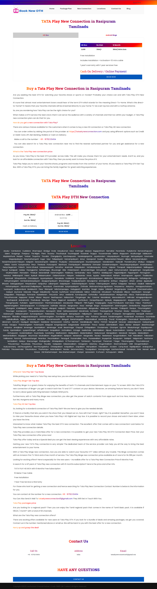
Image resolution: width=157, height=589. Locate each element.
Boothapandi (12, 300)
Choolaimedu (102, 327)
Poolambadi (129, 316)
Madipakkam (73, 333)
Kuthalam (94, 311)
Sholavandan (82, 308)
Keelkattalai (86, 330)
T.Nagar (117, 341)
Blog (128, 8)
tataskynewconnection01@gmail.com (56, 498)
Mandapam (34, 322)
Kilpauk (108, 330)
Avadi (60, 327)
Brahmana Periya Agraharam (101, 286)
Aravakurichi (68, 303)
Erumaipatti (60, 316)
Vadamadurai (106, 275)
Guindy (6, 330)
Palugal (35, 292)
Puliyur (138, 303)
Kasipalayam (65, 284)
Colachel (95, 297)
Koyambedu (39, 333)
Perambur (42, 338)
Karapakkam (55, 330)
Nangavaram (73, 306)
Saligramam (138, 338)
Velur (87, 316)
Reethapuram (56, 297)
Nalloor (87, 292)
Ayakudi (34, 275)
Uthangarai (10, 308)
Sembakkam (12, 341)
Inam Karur (129, 303)
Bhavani (5, 284)
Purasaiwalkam (95, 338)
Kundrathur (49, 333)
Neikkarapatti (18, 275)
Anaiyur (37, 308)
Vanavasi (122, 322)
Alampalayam (74, 314)
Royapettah (107, 338)
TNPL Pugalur (89, 303)
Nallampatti (150, 284)
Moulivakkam (44, 336)
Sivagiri (94, 289)
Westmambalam (120, 344)
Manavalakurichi (118, 297)
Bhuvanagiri (56, 270)
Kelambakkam (98, 330)
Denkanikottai (134, 306)
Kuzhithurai (64, 292)
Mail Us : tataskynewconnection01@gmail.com (31, 2)
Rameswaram (56, 322)
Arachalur (86, 289)
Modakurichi (32, 289)
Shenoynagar (32, 341)
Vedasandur (80, 275)
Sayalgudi (25, 322)
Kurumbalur (150, 316)
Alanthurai (63, 264)
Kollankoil (109, 289)
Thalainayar (146, 311)
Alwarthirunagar (148, 325)
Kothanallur (93, 294)
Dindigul (47, 251)
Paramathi (79, 316)
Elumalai (114, 308)
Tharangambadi (106, 311)
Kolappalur (122, 284)
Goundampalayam (93, 262)
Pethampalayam (12, 286)
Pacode (55, 292)
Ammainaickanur (96, 278)
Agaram (138, 275)
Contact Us (116, 8)
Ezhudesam (106, 292)
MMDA (120, 352)
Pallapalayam (57, 259)
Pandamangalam (115, 316)
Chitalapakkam (57, 347)
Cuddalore (26, 251)
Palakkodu (69, 273)
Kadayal (9, 292)
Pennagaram (145, 273)
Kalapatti (29, 262)
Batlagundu (133, 278)
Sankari (102, 325)
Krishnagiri (79, 251)
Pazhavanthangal (30, 338)
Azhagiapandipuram (144, 297)
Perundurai (47, 286)
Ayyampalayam (46, 278)
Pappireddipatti (120, 273)
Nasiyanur (130, 286)
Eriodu (89, 275)
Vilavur (131, 294)
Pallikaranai (8, 338)
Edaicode (27, 292)
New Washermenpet (67, 352)
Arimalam (41, 319)
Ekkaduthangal (133, 327)
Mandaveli (123, 333)
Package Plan (66, 8)
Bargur (96, 306)
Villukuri (38, 297)
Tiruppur (93, 253)
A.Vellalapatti (21, 308)
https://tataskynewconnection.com (85, 131)
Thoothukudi (61, 253)
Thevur (94, 325)
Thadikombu (148, 275)
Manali (152, 349)
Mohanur (70, 316)
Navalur (98, 336)
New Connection (84, 8)
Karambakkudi (91, 319)
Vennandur (98, 314)
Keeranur (7, 275)
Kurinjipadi (13, 270)
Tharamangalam (25, 325)
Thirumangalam (144, 308)
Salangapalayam (17, 284)
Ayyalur (96, 275)
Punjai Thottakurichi (116, 303)
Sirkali (59, 311)
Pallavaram (148, 336)
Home (51, 8)
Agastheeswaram (36, 303)
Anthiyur (114, 281)
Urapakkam (80, 347)
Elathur (114, 284)
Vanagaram (83, 344)
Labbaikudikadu (12, 319)
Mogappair (22, 336)
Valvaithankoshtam (107, 294)
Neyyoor (46, 297)
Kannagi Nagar (104, 349)
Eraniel (31, 297)
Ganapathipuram (96, 300)
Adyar (121, 325)
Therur (54, 300)
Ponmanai (31, 294)
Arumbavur (139, 316)
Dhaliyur (141, 262)
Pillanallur (16, 316)
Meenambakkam (10, 336)
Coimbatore (16, 251)
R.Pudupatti (116, 314)
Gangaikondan (148, 270)
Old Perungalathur (25, 347)
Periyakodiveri (30, 284)
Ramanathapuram (145, 251)
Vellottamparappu (61, 289)
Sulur (49, 259)
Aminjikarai (18, 327)
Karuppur (13, 325)
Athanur (107, 314)
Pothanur (94, 316)
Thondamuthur (130, 262)
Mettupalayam (137, 256)
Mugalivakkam (56, 336)
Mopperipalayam (16, 259)
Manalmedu (84, 311)
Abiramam (6, 322)
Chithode (84, 286)
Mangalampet (135, 270)
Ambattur (8, 327)
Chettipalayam (74, 264)
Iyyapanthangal (29, 330)
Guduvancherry (9, 347)
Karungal (146, 292)
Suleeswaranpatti (47, 267)
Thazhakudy (35, 300)
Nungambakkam (120, 336)
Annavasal (31, 319)
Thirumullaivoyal (142, 341)
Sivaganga (15, 253)
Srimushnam (101, 270)
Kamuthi (15, 322)
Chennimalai (58, 286)
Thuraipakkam (91, 349)
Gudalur (100, 259)
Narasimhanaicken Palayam (13, 262)
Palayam (70, 275)
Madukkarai (86, 264)
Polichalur (6, 349)
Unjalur (101, 289)
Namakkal (110, 251)
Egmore (123, 327)
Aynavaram (90, 352)
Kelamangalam (121, 306)
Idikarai (128, 259)
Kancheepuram (69, 256)
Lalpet (110, 270)
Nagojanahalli (147, 306)
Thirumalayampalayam (129, 264)
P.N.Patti (104, 322)
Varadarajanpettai (85, 256)
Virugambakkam (105, 344)
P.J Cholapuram (42, 306)
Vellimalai (130, 297)
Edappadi (49, 325)
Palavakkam (138, 336)
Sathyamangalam (11, 281)
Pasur (41, 289)
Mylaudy (108, 300)
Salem (7, 253)
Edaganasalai (73, 325)
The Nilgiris (35, 253)
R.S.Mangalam (121, 319)
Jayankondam (99, 256)
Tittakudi (33, 273)
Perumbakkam (53, 338)
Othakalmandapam (110, 264)
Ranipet (20, 256)
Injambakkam (15, 330)
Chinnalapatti (33, 278)
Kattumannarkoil (121, 270)
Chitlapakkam (90, 327)
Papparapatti (133, 273)
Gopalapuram (146, 327)
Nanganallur (88, 336)
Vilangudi (52, 308)
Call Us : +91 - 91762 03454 (89, 2)
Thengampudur (12, 303)
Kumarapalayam (36, 314)
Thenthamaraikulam (53, 303)
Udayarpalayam (113, 256)
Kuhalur (92, 284)
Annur (82, 259)
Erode (53, 251)
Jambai (139, 281)
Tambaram (85, 341)
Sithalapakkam (58, 341)
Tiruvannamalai (104, 253)
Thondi (111, 319)
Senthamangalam (46, 316)
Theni (43, 253)
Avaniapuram (21, 311)
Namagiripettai (129, 314)
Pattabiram (131, 349)
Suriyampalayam (72, 286)
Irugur (42, 259)
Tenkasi (27, 256)
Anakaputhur (148, 347)
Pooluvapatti (52, 264)
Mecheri (75, 322)
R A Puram (100, 352)
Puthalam (24, 303)
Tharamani (107, 341)
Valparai (112, 267)
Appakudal (148, 281)
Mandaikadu (106, 297)
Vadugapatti (75, 289)
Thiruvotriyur (37, 344)
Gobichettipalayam (79, 284)
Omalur (5, 325)
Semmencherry (77, 349)
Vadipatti (61, 308)
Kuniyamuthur (24, 264)
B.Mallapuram (107, 273)
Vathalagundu (145, 278)
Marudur (62, 306)
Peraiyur (133, 308)
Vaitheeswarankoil (70, 311)
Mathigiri (89, 306)
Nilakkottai (108, 278)
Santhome (148, 338)
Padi (129, 336)
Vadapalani (57, 344)
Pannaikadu (59, 278)
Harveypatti (50, 311)
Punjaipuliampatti (78, 281)
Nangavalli (113, 322)
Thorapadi (121, 267)
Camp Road (123, 347)
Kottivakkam (67, 330)
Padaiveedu (49, 314)
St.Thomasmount (72, 341)
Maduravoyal (99, 333)
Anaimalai (69, 267)
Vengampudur (120, 289)
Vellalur (7, 264)
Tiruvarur (50, 253)
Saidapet (127, 338)
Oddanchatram (59, 275)
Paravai (45, 308)
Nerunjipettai (92, 281)
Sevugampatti (81, 278)
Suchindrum (83, 300)
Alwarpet (136, 325)
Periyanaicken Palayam (114, 259)
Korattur (138, 330)
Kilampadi (49, 289)
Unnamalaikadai (76, 292)
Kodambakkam (119, 330)
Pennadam (24, 273)
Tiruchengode (61, 314)
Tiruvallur (45, 256)
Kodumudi (132, 289)
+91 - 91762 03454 (48, 139)
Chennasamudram (145, 289)
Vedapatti (150, 262)
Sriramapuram (127, 275)
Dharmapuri (37, 251)
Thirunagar (10, 311)
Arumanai (18, 292)
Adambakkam (112, 325)
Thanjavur (25, 253)
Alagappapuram (119, 300)
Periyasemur (119, 286)
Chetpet (80, 352)
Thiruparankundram (36, 311)
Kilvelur (126, 311)
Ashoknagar (51, 327)
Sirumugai (125, 256)
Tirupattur (36, 256)
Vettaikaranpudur (94, 267)
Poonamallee (76, 338)
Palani (27, 275)
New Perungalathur (41, 347)
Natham (116, 275)
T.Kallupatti (123, 308)
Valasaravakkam (69, 344)
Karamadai (148, 256)
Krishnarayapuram (27, 306)
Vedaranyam (8, 314)
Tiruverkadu (25, 344)
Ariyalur (6, 251)
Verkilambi (69, 294)
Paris (139, 349)
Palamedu (71, 308)
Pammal (17, 338)
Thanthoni (146, 303)
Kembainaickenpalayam (30, 281)
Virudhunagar (135, 253)
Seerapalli (140, 314)
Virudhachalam (12, 273)
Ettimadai (96, 264)
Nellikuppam (148, 267)
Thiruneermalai (17, 349)
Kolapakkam (69, 347)
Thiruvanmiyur (13, 344)
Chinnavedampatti (76, 262)
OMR (131, 344)
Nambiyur (132, 284)
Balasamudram (45, 275)
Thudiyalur (63, 262)
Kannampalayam (71, 259)
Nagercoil (62, 300)
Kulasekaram (42, 294)
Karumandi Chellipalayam (31, 286)
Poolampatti (39, 325)
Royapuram (118, 338)
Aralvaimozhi (24, 300)
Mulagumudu (122, 294)
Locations (101, 8)
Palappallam (9, 294)
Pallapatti (78, 303)
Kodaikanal (70, 278)
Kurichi (14, 264)
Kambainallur (80, 273)
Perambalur (120, 251)
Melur (30, 308)
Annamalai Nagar (88, 270)
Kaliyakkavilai (45, 292)
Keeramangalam (77, 319)
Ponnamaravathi (53, 319)
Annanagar (28, 327)
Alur (88, 297)
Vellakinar (53, 262)
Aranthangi (102, 319)
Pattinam (149, 314)
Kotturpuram (13, 333)
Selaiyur (22, 341)
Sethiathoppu (44, 270)
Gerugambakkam (141, 344)
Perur (33, 264)
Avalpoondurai (20, 289)
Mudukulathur (145, 319)
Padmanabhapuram (144, 294)
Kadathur (96, 273)
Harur (89, 273)
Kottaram (146, 300)
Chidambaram (73, 270)
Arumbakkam (39, 327)
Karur (72, 251)
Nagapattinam (99, 251)
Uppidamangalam (11, 306)
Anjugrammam (134, 300)
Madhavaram (61, 333)
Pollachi (22, 267)
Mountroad (32, 336)
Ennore (37, 352)
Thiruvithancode (10, 297)
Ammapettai (104, 281)
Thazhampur (43, 349)
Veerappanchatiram (143, 286)
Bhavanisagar (64, 281)
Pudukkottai (131, 251)
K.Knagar (76, 330)
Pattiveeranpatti (120, 278)
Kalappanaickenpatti (29, 316)
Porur (85, 338)
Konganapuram (60, 325)
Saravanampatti (41, 262)
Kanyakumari (63, 251)
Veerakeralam (108, 262)
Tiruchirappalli (73, 253)
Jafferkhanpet (43, 330)
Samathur (59, 267)
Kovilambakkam (26, 333)
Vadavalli (119, 262)
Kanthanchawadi (118, 349)
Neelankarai (107, 336)
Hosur (82, 306)
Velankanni (135, 311)
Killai (64, 270)
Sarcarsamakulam (140, 259)
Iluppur (23, 319)
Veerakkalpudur (86, 322)
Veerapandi (91, 259)
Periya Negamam (10, 267)
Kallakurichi (147, 253)
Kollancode (95, 292)
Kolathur (67, 322)
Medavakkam (143, 333)
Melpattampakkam (134, 267)
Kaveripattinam (107, 306)
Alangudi (65, 319)
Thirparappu (21, 294)
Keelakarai (45, 322)
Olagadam (123, 281)
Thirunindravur (31, 349)
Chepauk (79, 327)
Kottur (104, 267)
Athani (132, 281)
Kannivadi (9, 278)
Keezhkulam (136, 292)
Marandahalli (44, 273)
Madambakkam (86, 333)
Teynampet (96, 341)
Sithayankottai (20, 278)
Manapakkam (111, 333)
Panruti (5, 270)
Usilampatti (104, 308)
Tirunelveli (84, 253)
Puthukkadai (118, 292)
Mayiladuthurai (9, 256)
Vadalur (22, 270)
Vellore (115, 253)
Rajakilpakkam (135, 347)
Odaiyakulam (79, 267)
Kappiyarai (23, 297)
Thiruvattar (53, 294)
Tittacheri (118, 311)
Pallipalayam (87, 314)
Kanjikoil (141, 284)
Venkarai (103, 316)
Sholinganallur (44, 341)
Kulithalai (54, 306)
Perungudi (65, 338)
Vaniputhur (42, 284)
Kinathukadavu (146, 264)
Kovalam (113, 347)
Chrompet (114, 327)
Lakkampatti (53, 284)
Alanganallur (94, 308)
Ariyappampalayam (49, 281)
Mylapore (67, 336)
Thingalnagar (80, 297)
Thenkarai (41, 264)
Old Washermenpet (49, 352)
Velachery (93, 344)
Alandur (128, 325)
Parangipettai (32, 270)
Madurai (88, 251)
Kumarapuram (81, 294)
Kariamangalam (57, 273)
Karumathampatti (31, 259)
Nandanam (77, 336)
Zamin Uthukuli (32, 267)
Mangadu (132, 333)
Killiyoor (127, 292)
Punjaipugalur (100, 303)
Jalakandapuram (134, 322)
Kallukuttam (69, 297)
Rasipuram (6, 316)
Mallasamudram (21, 314)
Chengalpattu (56, 256)
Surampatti (8, 289)
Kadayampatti (148, 322)
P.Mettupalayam (103, 284)
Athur (61, 294)
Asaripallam (72, 300)
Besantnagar (69, 327)
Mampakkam (91, 347)
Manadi (145, 349)
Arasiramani (85, 325)
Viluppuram (124, 253)
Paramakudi (133, 319)
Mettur (96, 322)
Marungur (46, 300)
